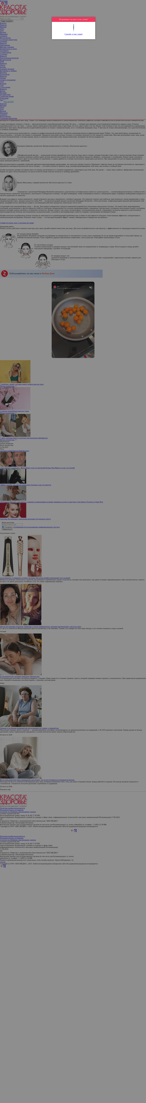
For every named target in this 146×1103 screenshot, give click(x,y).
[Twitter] (73, 25)
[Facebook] (73, 27)
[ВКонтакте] (73, 29)
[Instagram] (73, 30)
